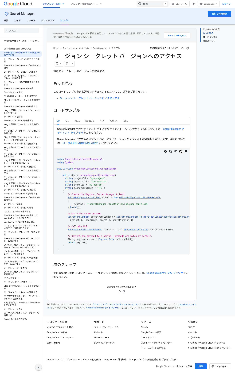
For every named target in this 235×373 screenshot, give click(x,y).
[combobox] (152, 4)
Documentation (70, 48)
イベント (192, 332)
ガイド (17, 20)
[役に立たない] (187, 48)
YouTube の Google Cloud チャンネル (206, 342)
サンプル (64, 20)
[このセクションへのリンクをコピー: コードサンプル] (83, 111)
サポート (98, 332)
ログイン (226, 4)
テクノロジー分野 (51, 3)
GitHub (144, 327)
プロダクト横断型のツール (84, 3)
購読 (201, 366)
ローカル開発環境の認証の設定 (80, 143)
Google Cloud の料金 (57, 332)
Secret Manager (22, 14)
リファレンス (48, 20)
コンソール (181, 3)
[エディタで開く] (175, 151)
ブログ (191, 327)
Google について (55, 359)
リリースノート (101, 337)
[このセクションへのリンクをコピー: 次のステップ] (79, 265)
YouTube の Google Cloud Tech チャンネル (209, 348)
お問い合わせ (53, 342)
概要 (6, 20)
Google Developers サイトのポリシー (103, 308)
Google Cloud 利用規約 (115, 359)
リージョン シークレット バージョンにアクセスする (90, 98)
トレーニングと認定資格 (153, 348)
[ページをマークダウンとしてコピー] (67, 63)
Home (56, 48)
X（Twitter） (194, 337)
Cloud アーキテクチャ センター (156, 342)
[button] (58, 120)
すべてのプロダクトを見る (60, 327)
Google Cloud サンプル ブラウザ (164, 272)
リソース (31, 20)
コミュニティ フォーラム (106, 327)
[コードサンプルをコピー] (170, 151)
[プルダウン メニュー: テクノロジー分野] (64, 4)
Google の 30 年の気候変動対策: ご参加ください (153, 359)
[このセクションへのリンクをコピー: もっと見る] (76, 84)
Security (85, 48)
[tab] (58, 120)
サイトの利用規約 (92, 359)
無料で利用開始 (219, 13)
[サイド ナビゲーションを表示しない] (38, 367)
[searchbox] (21, 30)
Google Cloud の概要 (151, 332)
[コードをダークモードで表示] (165, 151)
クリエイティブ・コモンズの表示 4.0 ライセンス (114, 304)
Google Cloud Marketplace (60, 337)
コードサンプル (149, 337)
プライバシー (73, 359)
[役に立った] (182, 48)
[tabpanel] (122, 190)
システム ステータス (104, 342)
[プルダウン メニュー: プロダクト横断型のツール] (102, 4)
